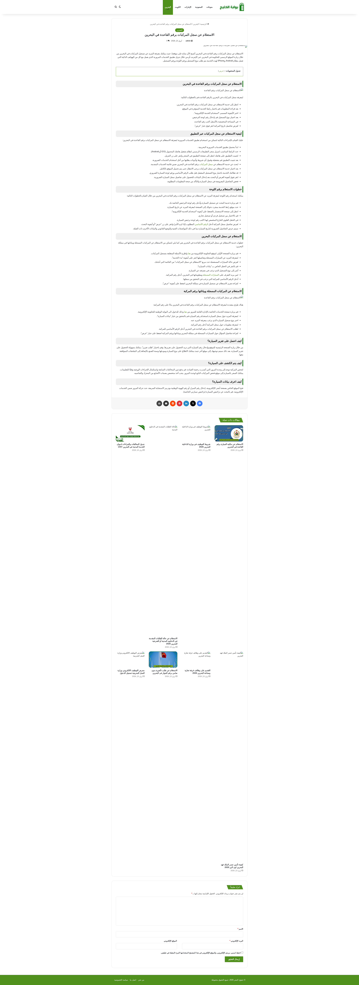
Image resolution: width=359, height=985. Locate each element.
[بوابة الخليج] (232, 7)
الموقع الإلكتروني (170, 941)
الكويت (178, 7)
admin (188, 41)
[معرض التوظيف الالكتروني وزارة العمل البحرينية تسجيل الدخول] (130, 659)
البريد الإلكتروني (236, 941)
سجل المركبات (206, 164)
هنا (189, 253)
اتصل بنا (133, 980)
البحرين (168, 7)
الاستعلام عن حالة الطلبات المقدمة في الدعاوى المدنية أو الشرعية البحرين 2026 (163, 641)
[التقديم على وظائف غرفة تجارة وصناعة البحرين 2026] (196, 659)
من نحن (141, 980)
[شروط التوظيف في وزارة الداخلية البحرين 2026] (196, 433)
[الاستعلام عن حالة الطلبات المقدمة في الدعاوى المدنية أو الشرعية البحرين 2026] (163, 530)
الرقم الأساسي (201, 224)
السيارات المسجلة (211, 275)
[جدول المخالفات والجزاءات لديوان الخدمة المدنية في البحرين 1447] (130, 433)
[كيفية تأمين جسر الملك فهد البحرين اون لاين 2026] (229, 756)
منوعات (209, 7)
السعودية (198, 7)
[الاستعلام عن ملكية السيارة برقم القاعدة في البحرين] (229, 433)
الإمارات (188, 7)
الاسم (240, 929)
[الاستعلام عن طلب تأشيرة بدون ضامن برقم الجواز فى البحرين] (163, 659)
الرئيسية (203, 24)
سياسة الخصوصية (121, 980)
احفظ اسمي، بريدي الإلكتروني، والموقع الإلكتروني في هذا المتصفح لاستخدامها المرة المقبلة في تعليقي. (201, 953)
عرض (221, 71)
